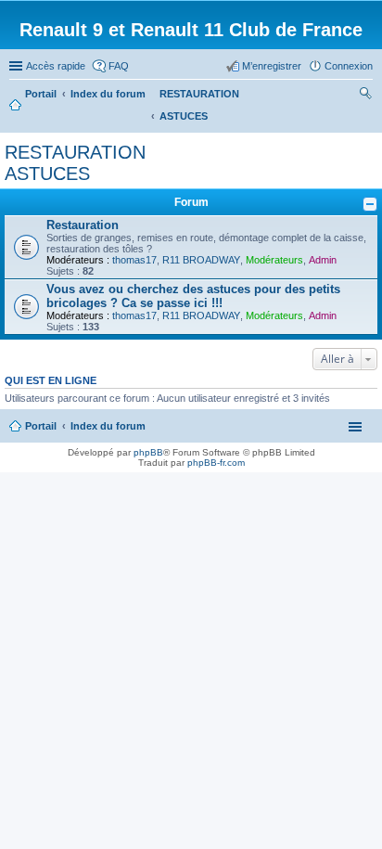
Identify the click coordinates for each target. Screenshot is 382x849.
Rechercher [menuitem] (365, 95)
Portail (41, 93)
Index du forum (108, 425)
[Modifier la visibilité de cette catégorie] (370, 204)
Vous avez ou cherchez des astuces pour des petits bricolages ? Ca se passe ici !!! (193, 296)
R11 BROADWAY (201, 259)
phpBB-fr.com (216, 462)
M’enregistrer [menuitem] (271, 65)
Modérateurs (274, 259)
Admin (323, 259)
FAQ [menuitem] (118, 65)
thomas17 (134, 259)
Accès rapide (55, 65)
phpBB (148, 452)
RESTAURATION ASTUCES (75, 163)
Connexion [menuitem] (349, 65)
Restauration (82, 225)
